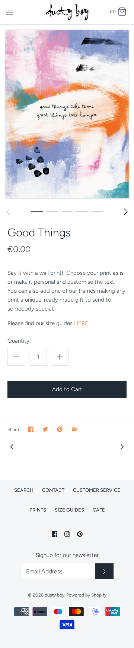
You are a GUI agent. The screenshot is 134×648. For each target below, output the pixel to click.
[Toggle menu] (9, 11)
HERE (81, 323)
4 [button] (81, 211)
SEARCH (24, 490)
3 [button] (67, 211)
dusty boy (54, 595)
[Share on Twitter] (45, 429)
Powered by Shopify (86, 595)
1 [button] (37, 211)
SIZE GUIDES (69, 510)
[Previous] (8, 212)
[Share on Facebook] (31, 429)
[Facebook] (54, 534)
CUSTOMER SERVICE (96, 490)
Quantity (18, 340)
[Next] (126, 212)
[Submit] (104, 571)
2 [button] (52, 211)
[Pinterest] (80, 534)
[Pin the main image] (60, 429)
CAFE (99, 510)
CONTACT (53, 490)
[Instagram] (67, 534)
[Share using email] (74, 429)
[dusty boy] (67, 12)
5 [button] (96, 211)
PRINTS (37, 510)
